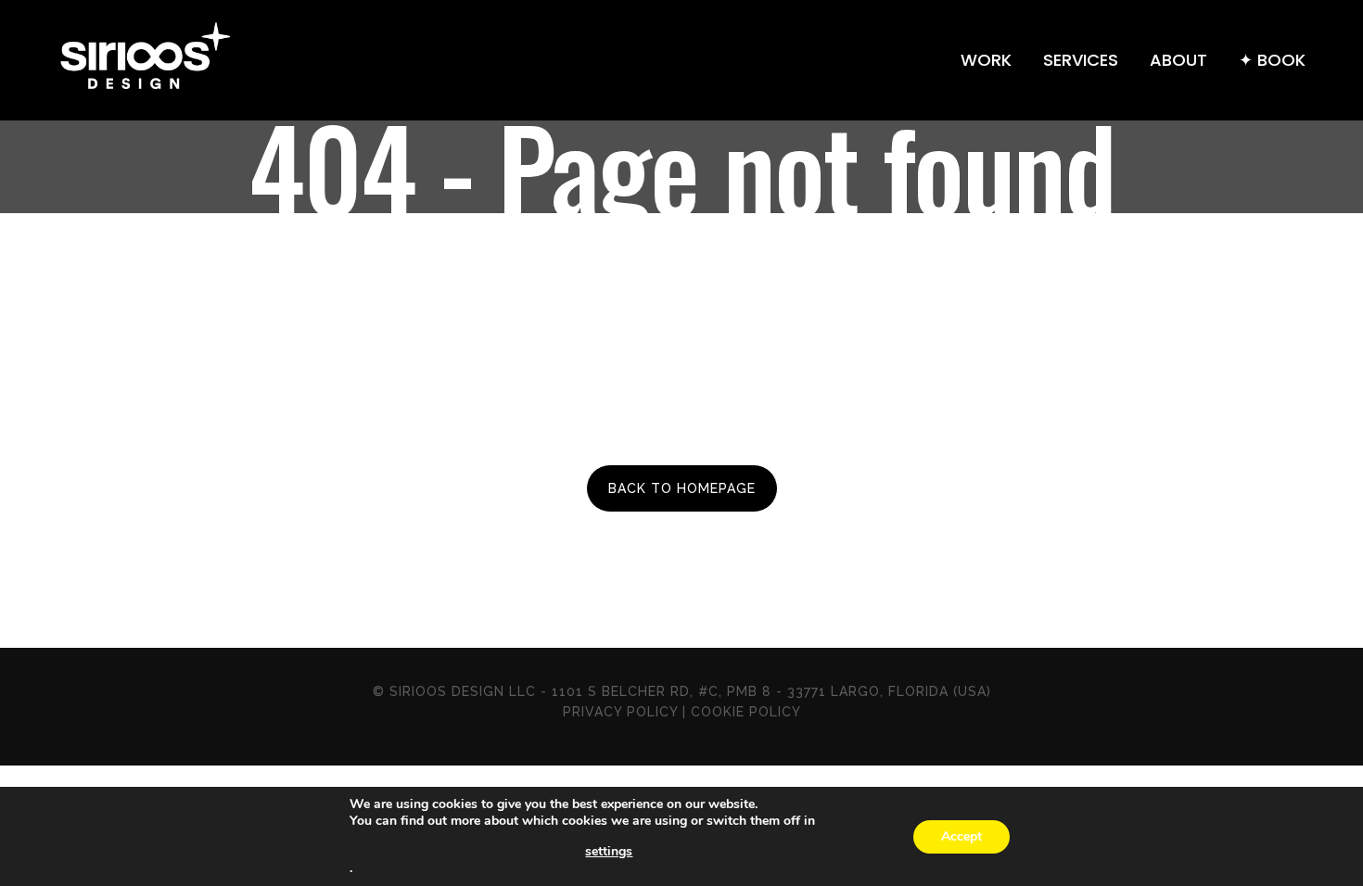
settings (608, 851)
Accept (961, 836)
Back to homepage (682, 488)
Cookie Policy (746, 711)
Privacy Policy (620, 711)
